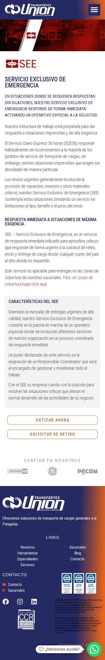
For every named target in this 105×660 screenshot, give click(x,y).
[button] (94, 10)
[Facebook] (5, 601)
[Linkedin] (34, 601)
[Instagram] (20, 601)
